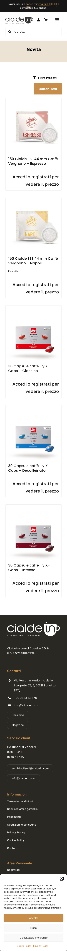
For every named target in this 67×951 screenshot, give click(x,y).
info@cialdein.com (27, 705)
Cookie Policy (24, 945)
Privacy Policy (40, 945)
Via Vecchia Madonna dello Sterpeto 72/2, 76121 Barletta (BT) (35, 685)
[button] (61, 878)
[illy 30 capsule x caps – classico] (33, 307)
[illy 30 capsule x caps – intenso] (33, 506)
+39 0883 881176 (25, 698)
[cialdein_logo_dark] (19, 17)
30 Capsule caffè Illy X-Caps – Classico (29, 368)
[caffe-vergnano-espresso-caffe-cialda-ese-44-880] (33, 100)
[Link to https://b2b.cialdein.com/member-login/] (38, 19)
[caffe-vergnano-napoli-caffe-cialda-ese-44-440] (33, 199)
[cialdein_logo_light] (33, 623)
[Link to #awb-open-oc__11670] (46, 19)
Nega (33, 927)
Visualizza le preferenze (34, 937)
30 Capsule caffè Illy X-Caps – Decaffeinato (29, 468)
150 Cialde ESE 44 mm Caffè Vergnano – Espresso (33, 161)
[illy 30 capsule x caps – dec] (33, 406)
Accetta (33, 918)
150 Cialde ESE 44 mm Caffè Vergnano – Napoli (33, 261)
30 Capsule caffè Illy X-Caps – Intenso (29, 567)
